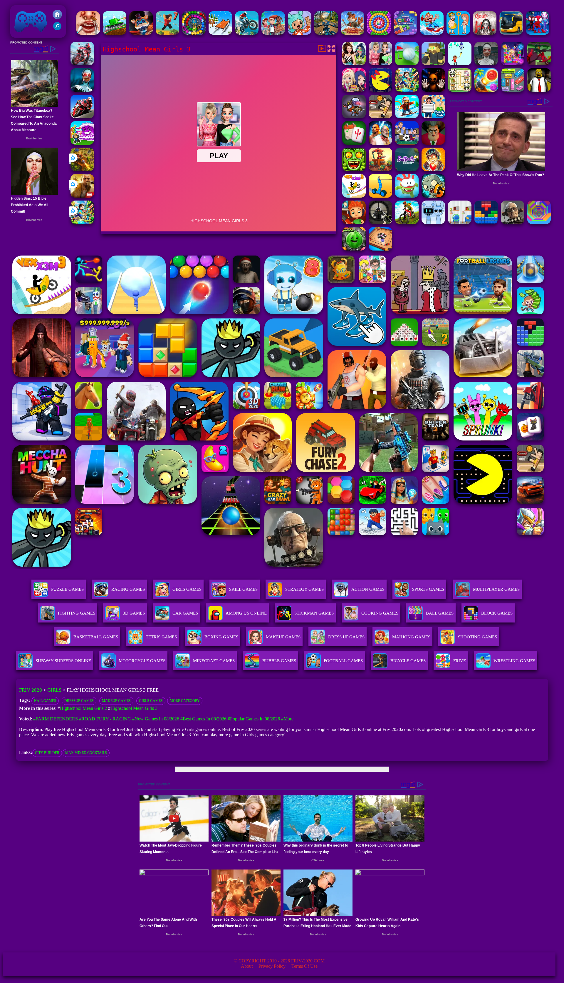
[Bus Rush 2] (273, 33)
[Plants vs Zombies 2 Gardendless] (433, 195)
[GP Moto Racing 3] (82, 116)
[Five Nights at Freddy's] (141, 33)
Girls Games (187, 589)
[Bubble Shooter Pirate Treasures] (486, 90)
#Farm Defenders (55, 718)
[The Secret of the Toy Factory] (433, 90)
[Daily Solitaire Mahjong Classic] (354, 143)
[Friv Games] (57, 17)
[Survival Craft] (433, 63)
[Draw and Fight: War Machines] (380, 195)
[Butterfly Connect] (407, 169)
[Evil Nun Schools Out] (486, 63)
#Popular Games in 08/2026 (254, 718)
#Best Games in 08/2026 (203, 718)
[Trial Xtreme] (246, 33)
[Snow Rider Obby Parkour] (407, 116)
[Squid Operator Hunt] (539, 63)
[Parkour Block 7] (167, 33)
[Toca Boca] (299, 33)
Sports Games (428, 589)
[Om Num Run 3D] (407, 195)
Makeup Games (116, 701)
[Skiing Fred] (432, 33)
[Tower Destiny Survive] (380, 169)
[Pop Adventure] (379, 33)
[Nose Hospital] (88, 33)
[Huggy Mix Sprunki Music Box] (433, 222)
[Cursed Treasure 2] (433, 169)
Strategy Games (304, 589)
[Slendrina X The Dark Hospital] (484, 33)
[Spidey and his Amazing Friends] (537, 33)
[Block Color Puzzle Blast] (405, 33)
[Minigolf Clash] (407, 63)
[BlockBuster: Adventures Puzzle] (486, 222)
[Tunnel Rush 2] (539, 222)
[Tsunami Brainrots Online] (82, 143)
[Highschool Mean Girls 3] (380, 63)
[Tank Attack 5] (114, 33)
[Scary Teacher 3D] (433, 143)
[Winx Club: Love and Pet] (354, 90)
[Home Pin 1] (458, 33)
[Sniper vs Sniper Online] (380, 222)
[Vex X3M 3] (354, 195)
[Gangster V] (82, 195)
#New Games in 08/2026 (155, 718)
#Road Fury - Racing (105, 718)
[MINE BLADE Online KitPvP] (82, 222)
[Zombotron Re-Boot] (354, 116)
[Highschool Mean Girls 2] (354, 63)
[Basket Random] (380, 116)
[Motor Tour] (82, 63)
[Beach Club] (433, 116)
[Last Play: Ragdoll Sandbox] (512, 222)
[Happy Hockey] (459, 63)
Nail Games (45, 701)
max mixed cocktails (86, 753)
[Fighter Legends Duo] (380, 143)
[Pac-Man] (380, 90)
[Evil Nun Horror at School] (82, 90)
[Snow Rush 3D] (220, 33)
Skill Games (243, 589)
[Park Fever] (512, 90)
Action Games (368, 589)
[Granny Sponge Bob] (539, 90)
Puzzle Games (67, 589)
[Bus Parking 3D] (511, 33)
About (247, 966)
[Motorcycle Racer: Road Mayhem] (326, 33)
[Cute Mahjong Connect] (459, 90)
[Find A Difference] (459, 222)
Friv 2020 (22, 34)
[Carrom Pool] (380, 248)
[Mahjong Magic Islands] (352, 33)
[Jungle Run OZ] (354, 169)
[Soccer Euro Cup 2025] (407, 143)
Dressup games (79, 701)
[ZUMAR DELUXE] (194, 33)
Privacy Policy (272, 966)
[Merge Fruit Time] (354, 248)
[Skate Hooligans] (354, 222)
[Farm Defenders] (82, 169)
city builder (47, 753)
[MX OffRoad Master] (407, 222)
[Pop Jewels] (512, 63)
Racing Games (128, 589)
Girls (54, 690)
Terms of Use (304, 966)
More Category (185, 701)
